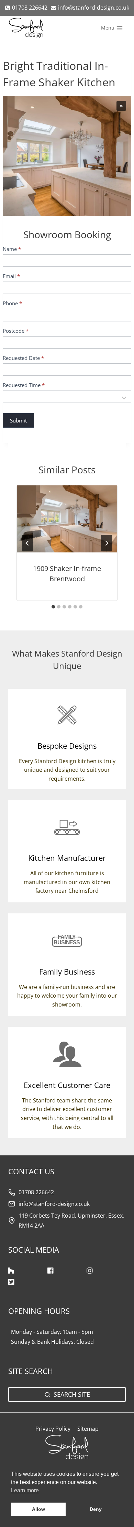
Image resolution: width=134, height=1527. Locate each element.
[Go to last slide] (27, 543)
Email (11, 276)
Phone (12, 303)
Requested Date (23, 358)
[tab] (53, 606)
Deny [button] (96, 1509)
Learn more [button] (25, 1490)
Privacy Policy (52, 1428)
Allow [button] (38, 1509)
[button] (121, 106)
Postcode (16, 330)
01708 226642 (36, 1192)
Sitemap (88, 1428)
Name (12, 249)
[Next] (106, 543)
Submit (18, 420)
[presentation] (67, 518)
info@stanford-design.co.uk (54, 1204)
